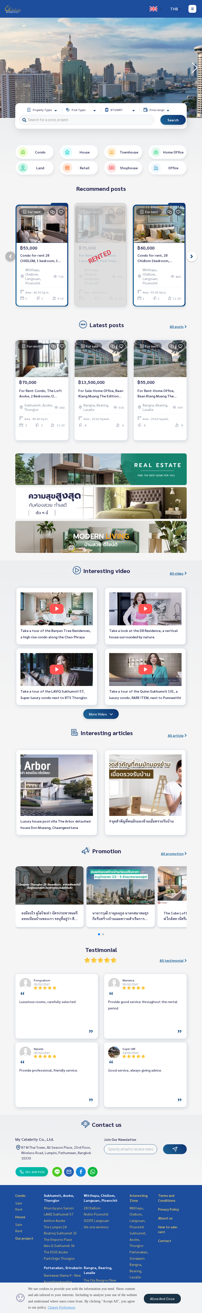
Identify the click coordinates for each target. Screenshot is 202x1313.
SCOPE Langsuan (96, 1220)
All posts (177, 326)
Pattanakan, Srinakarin (63, 1267)
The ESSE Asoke (56, 1252)
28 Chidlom (92, 1208)
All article (176, 735)
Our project (24, 1238)
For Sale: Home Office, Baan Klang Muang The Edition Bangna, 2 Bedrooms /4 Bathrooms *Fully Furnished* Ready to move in (100, 393)
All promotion (172, 853)
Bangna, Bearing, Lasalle (136, 1270)
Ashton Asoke (54, 1220)
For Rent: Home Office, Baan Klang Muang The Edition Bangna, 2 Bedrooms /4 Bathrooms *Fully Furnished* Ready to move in (160, 393)
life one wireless (96, 1227)
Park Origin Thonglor (59, 1258)
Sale (18, 1203)
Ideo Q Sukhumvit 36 (59, 1245)
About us (165, 1218)
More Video (98, 714)
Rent (18, 1209)
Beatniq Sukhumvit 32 (60, 1233)
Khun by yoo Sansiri (59, 1208)
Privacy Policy (168, 1209)
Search (173, 120)
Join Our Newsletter (120, 1139)
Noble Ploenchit (96, 1214)
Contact (164, 1240)
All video (177, 573)
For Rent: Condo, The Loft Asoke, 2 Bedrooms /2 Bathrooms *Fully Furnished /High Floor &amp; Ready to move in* (41, 393)
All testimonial (172, 960)
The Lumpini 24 (55, 1227)
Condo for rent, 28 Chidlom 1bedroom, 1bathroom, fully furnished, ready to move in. (157, 258)
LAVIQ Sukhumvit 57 (58, 1214)
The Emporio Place (58, 1239)
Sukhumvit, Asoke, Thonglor (138, 1239)
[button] (195, 67)
